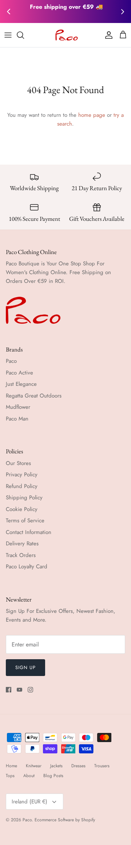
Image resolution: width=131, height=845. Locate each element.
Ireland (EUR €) (29, 802)
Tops (10, 775)
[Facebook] (8, 689)
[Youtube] (19, 689)
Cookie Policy (21, 509)
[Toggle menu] (8, 35)
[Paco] (66, 35)
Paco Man (17, 419)
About (29, 775)
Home (11, 766)
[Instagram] (30, 689)
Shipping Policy (24, 497)
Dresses (78, 766)
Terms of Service (25, 520)
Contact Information (28, 532)
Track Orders (21, 555)
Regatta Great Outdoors (33, 396)
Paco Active (19, 373)
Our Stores (18, 463)
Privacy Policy (21, 474)
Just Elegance (21, 384)
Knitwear (33, 766)
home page (91, 115)
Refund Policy (21, 486)
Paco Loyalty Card (26, 566)
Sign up (25, 667)
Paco (11, 361)
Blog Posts (53, 775)
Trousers (102, 766)
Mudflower (18, 407)
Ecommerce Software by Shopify (65, 820)
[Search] (24, 35)
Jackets (56, 766)
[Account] (107, 35)
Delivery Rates (22, 543)
